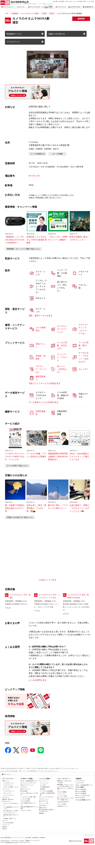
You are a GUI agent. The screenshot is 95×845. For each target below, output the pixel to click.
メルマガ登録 (90, 1)
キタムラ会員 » (80, 787)
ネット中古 (43, 785)
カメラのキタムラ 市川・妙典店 (20, 596)
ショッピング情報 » (44, 778)
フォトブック (5, 789)
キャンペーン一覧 (43, 803)
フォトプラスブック (8, 791)
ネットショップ (43, 780)
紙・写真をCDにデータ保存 (10, 810)
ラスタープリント (8, 785)
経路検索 (81, 19)
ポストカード (5, 797)
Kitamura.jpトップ (8, 774)
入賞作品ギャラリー (62, 806)
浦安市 (52, 13)
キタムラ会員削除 (81, 793)
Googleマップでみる (47, 580)
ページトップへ (90, 835)
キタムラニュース (43, 799)
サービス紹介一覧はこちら (17, 466)
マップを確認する (38, 154)
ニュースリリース (18, 837)
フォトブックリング (8, 795)
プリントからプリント (9, 813)
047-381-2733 (34, 176)
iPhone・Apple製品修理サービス (29, 780)
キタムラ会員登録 (81, 789)
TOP (6, 13)
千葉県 (44, 13)
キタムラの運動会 (62, 792)
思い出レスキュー (7, 801)
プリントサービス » (7, 778)
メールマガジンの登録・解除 (28, 797)
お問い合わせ (68, 1)
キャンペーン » (43, 801)
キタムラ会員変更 (81, 791)
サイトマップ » (80, 797)
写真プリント (5, 780)
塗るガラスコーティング (27, 785)
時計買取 (42, 789)
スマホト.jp (23, 787)
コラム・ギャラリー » (63, 778)
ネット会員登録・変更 (79, 1)
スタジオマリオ (26, 789)
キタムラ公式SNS (25, 801)
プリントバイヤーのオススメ (46, 797)
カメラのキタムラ (80, 780)
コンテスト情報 (61, 804)
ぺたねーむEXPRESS (8, 822)
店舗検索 (14, 13)
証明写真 (4, 826)
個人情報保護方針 (6, 837)
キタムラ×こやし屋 (26, 810)
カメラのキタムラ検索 (29, 13)
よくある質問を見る (38, 680)
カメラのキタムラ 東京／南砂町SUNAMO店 (78, 596)
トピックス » (42, 805)
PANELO (4, 828)
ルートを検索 (57, 154)
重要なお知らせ (43, 807)
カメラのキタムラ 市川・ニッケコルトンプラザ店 (49, 596)
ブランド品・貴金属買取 (46, 791)
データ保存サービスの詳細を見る (43, 402)
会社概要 (55, 1)
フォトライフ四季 (62, 796)
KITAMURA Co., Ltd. (11, 842)
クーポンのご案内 (25, 799)
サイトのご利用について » (83, 800)
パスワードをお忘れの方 (83, 795)
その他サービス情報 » (27, 778)
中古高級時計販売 (44, 787)
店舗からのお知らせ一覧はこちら (20, 517)
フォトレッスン (61, 794)
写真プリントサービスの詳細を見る (44, 383)
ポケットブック (7, 793)
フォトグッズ (5, 824)
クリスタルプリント (8, 783)
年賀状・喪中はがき (8, 799)
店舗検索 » (79, 778)
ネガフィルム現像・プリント (11, 787)
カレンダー (5, 820)
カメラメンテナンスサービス (28, 783)
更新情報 (41, 813)
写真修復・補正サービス (9, 818)
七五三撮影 (24, 791)
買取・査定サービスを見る (40, 316)
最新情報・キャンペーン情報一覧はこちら (23, 249)
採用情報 (61, 1)
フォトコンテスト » (63, 802)
